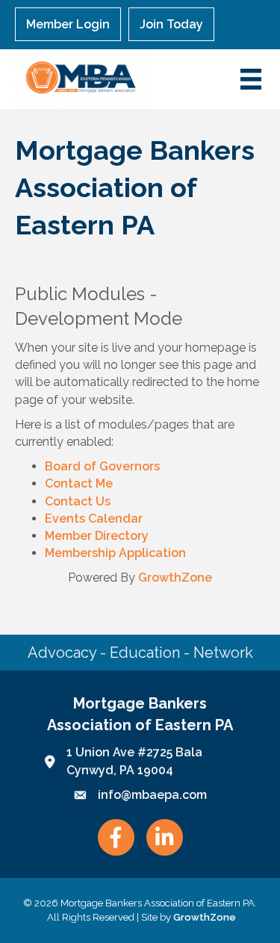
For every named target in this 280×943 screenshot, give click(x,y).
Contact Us (78, 501)
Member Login (68, 24)
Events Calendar (94, 518)
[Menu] (251, 79)
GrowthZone (175, 577)
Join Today (171, 24)
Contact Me (79, 483)
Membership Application (115, 553)
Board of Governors (102, 466)
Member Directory (97, 536)
